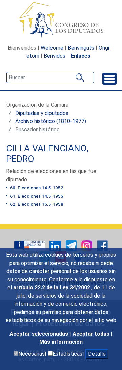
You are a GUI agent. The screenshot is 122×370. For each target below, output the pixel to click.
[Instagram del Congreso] (87, 245)
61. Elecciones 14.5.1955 (36, 196)
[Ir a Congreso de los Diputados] (61, 19)
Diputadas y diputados (41, 113)
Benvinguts (81, 48)
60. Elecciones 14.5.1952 (36, 187)
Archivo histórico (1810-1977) (50, 121)
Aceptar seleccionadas (39, 334)
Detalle (97, 354)
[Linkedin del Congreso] (56, 245)
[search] (50, 77)
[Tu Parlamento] (30, 245)
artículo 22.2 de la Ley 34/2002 (52, 287)
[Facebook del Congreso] (102, 245)
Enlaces (80, 56)
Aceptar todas (92, 334)
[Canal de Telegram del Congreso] (72, 245)
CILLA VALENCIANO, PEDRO (47, 153)
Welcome (52, 48)
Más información (61, 342)
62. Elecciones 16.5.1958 (36, 204)
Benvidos (54, 56)
